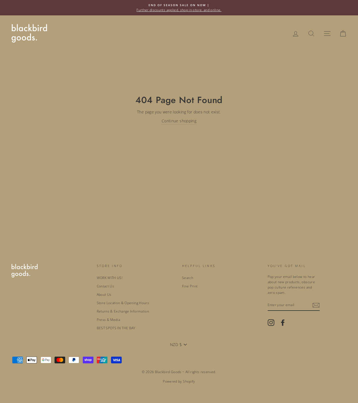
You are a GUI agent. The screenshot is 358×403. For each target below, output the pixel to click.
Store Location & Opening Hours (123, 303)
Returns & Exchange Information (123, 311)
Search (187, 277)
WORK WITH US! (110, 277)
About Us (104, 294)
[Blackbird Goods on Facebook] (282, 322)
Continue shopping (179, 120)
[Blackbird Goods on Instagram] (271, 322)
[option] (179, 8)
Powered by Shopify (179, 381)
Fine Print (190, 286)
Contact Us (105, 286)
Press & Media (108, 319)
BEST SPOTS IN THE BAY (116, 328)
